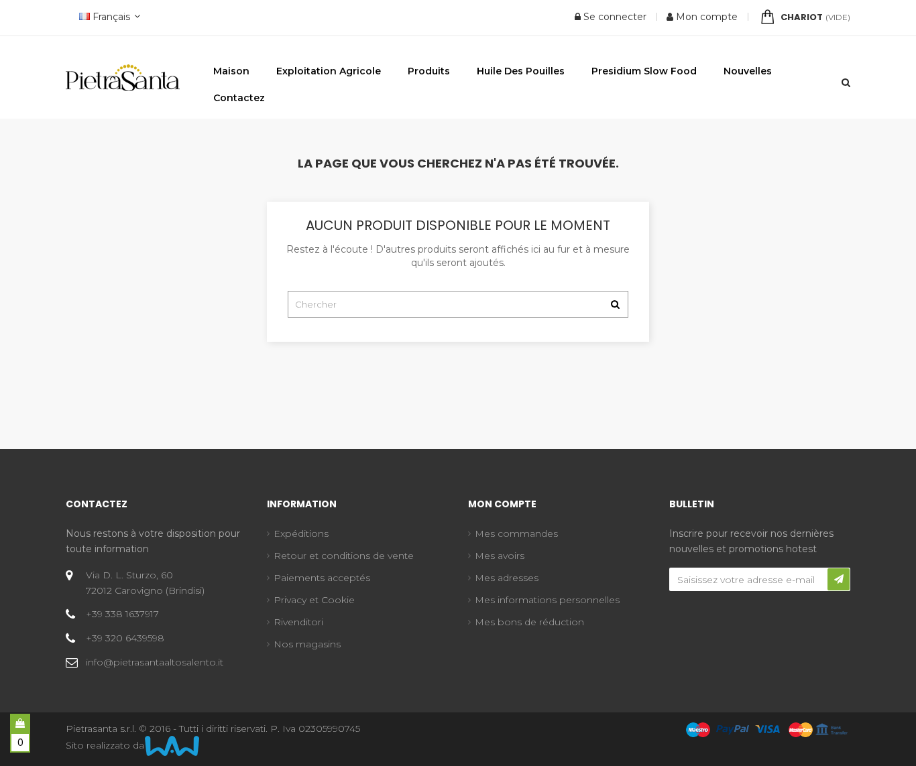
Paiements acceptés (322, 578)
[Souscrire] (838, 579)
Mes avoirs (499, 556)
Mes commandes (516, 533)
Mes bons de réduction (529, 622)
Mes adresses (506, 578)
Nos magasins (307, 644)
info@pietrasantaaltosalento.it (154, 662)
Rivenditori (298, 622)
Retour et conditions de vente (344, 556)
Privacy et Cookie (314, 600)
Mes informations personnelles (547, 600)
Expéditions (301, 533)
